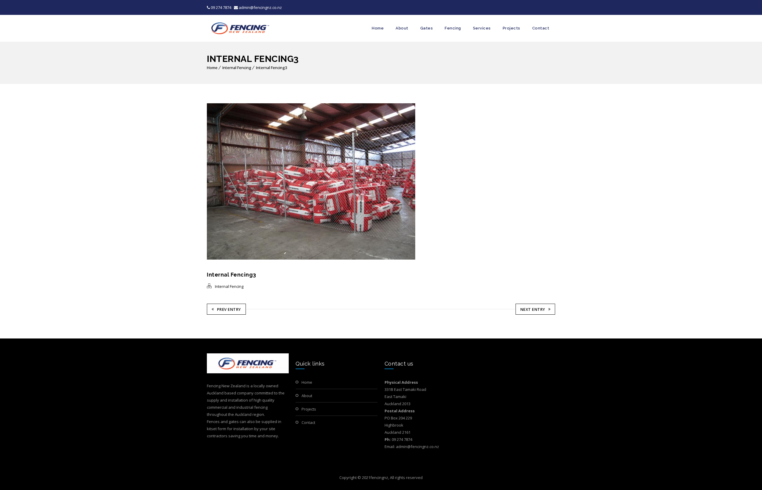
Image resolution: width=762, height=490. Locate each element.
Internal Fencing (236, 67)
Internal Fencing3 (271, 67)
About (402, 28)
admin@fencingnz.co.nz (260, 7)
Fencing (453, 28)
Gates (426, 28)
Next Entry (532, 309)
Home (378, 28)
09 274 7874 (221, 7)
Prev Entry (229, 309)
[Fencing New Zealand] (239, 28)
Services (482, 28)
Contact (540, 28)
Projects (511, 28)
